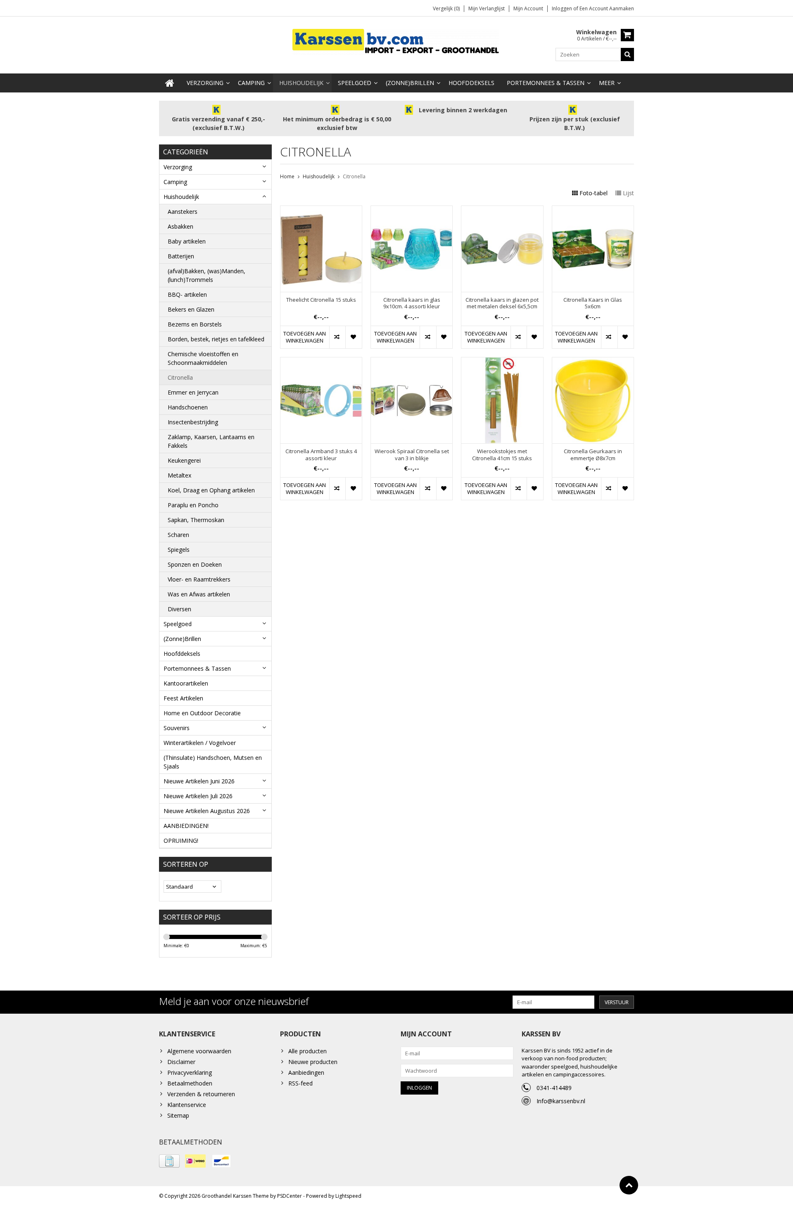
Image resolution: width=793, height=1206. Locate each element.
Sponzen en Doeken (195, 564)
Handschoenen (188, 407)
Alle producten (307, 1051)
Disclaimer (181, 1062)
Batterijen (181, 256)
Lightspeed (348, 1195)
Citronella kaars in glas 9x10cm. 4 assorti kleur (411, 303)
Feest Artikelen (183, 698)
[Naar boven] (629, 1185)
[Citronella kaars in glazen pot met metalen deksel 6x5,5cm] (502, 210)
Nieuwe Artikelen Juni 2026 (199, 781)
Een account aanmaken (606, 8)
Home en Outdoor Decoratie (202, 713)
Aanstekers (182, 211)
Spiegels (179, 549)
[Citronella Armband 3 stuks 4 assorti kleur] (321, 362)
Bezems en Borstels (195, 324)
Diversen (179, 609)
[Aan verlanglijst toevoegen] (353, 337)
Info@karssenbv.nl (561, 1101)
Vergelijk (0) (446, 8)
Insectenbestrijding (193, 422)
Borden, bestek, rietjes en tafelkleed (216, 339)
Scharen (178, 535)
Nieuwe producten (312, 1062)
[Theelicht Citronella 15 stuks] (321, 210)
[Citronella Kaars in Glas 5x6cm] (593, 210)
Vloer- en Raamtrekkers (199, 579)
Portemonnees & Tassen (545, 83)
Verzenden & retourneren (201, 1094)
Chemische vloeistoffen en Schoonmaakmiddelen (203, 358)
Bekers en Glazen (191, 309)
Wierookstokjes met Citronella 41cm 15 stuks (502, 455)
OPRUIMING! (181, 840)
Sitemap (178, 1115)
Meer (607, 83)
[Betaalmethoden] (169, 1161)
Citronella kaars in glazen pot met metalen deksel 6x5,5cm (502, 303)
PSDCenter (289, 1195)
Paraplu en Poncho (193, 505)
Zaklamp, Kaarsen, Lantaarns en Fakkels (211, 441)
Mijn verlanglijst (486, 8)
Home (287, 176)
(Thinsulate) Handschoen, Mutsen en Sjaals (213, 762)
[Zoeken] (627, 54)
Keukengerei (184, 460)
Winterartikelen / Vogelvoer (200, 743)
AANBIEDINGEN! (186, 826)
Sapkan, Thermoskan (196, 520)
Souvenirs (177, 728)
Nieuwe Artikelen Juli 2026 (198, 796)
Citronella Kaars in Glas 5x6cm (592, 303)
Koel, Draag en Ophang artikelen (211, 490)
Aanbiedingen (306, 1072)
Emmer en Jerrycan (193, 392)
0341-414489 (554, 1088)
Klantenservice (186, 1105)
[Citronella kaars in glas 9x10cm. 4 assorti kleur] (411, 210)
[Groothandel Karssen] (396, 41)
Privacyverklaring (189, 1072)
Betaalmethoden (189, 1083)
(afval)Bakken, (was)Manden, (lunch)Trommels (206, 275)
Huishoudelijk (301, 83)
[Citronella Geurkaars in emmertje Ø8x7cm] (593, 362)
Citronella (180, 377)
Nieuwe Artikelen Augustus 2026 (207, 811)
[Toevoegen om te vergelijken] (337, 337)
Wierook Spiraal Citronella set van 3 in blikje (412, 455)
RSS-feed (300, 1083)
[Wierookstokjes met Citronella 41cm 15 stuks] (502, 362)
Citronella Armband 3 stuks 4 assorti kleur (321, 455)
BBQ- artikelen (187, 294)
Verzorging (205, 83)
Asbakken (180, 226)
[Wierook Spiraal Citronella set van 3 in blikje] (411, 362)
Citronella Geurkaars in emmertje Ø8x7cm (593, 455)
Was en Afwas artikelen (199, 594)
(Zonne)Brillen (410, 83)
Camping (251, 83)
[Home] (169, 83)
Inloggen (562, 8)
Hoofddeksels (471, 83)
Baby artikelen (187, 241)
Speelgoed (354, 83)
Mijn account (528, 8)
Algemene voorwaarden (199, 1051)
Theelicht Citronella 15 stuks (321, 299)
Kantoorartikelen (186, 683)
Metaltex (179, 475)
